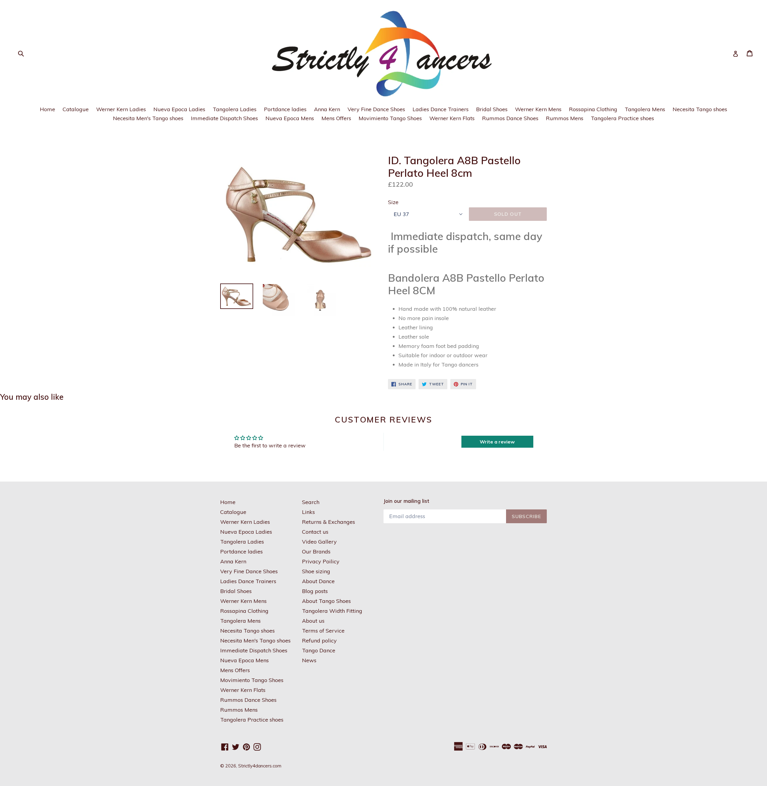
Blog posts (315, 591)
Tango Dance (318, 650)
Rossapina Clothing (593, 109)
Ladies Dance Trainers (441, 109)
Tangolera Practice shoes (622, 118)
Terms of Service (323, 630)
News (309, 660)
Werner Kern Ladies (121, 109)
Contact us (315, 531)
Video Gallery (319, 541)
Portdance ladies (285, 109)
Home (47, 109)
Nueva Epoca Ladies (179, 109)
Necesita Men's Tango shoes (148, 118)
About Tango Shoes (326, 601)
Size (393, 202)
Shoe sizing (316, 571)
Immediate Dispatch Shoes (224, 118)
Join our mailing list (406, 501)
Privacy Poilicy (320, 561)
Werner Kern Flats (452, 118)
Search (310, 502)
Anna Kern (327, 109)
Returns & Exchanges (328, 521)
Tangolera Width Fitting (332, 610)
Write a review (497, 442)
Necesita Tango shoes (700, 109)
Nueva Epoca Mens (289, 118)
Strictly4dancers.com (259, 766)
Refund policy (319, 640)
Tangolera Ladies (234, 109)
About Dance (318, 581)
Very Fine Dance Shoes (376, 109)
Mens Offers (336, 118)
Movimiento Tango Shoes (390, 118)
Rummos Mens (564, 118)
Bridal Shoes (492, 109)
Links (308, 512)
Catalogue (76, 109)
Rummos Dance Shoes (510, 118)
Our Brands (316, 551)
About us (313, 620)
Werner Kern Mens (538, 109)
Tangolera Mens (645, 109)
